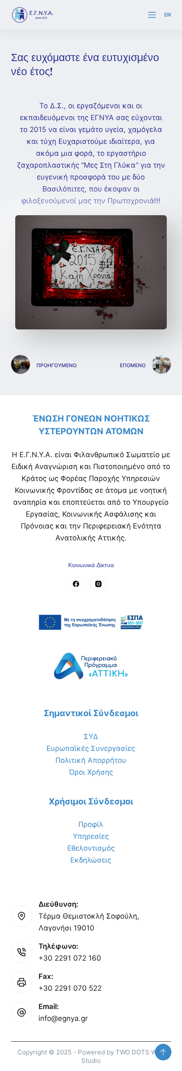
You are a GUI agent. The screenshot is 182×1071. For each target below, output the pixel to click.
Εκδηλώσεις (90, 860)
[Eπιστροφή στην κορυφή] (163, 1052)
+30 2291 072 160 (70, 958)
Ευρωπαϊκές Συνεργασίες (91, 748)
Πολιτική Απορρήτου (90, 760)
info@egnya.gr (63, 1018)
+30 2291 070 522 (70, 988)
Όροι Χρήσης (91, 772)
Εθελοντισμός (91, 848)
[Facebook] (76, 584)
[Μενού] (152, 15)
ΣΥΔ (91, 736)
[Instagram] (98, 584)
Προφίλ (90, 824)
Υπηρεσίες (91, 836)
